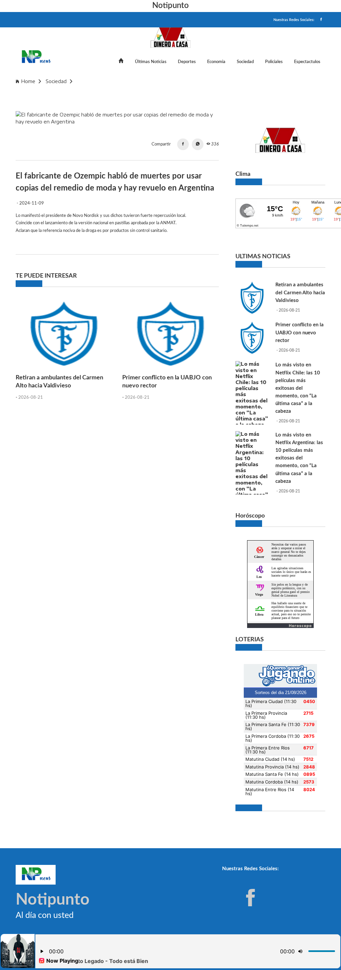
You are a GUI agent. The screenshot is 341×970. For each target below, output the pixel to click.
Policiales (274, 62)
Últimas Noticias (151, 62)
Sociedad (245, 62)
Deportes (187, 62)
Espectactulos (307, 62)
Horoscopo (300, 626)
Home (28, 81)
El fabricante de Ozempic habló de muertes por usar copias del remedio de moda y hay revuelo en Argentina (142, 91)
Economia (216, 62)
